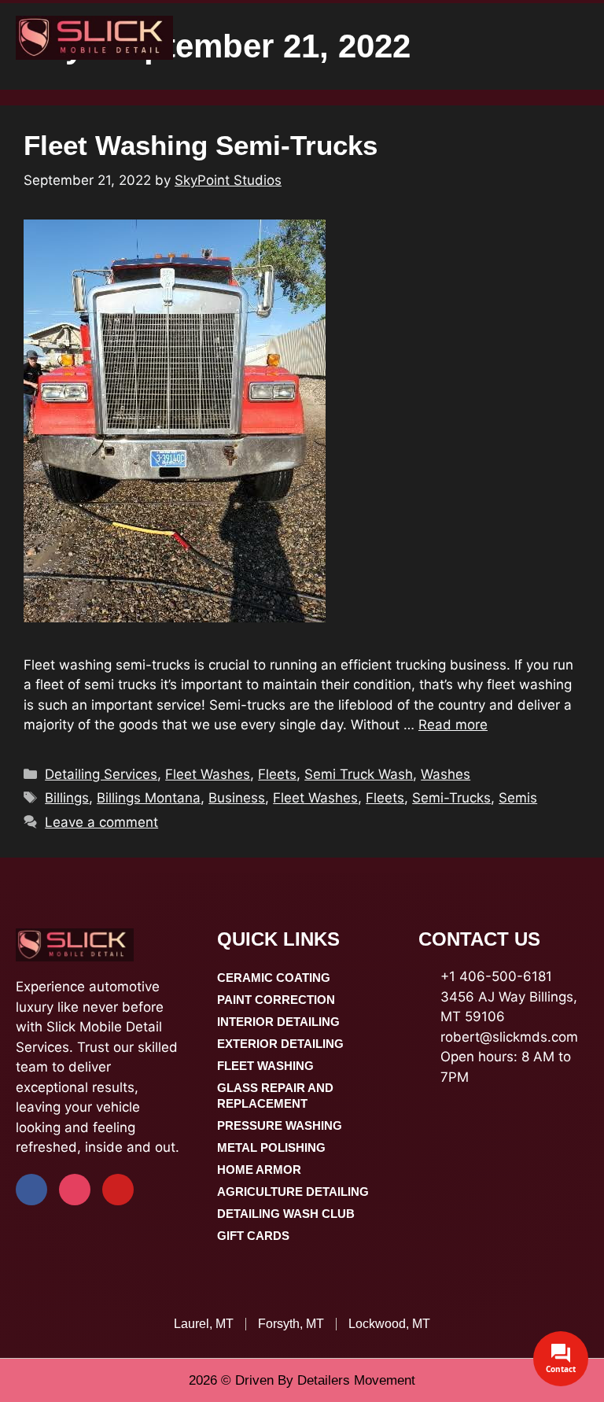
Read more (453, 724)
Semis (518, 798)
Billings (67, 798)
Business (236, 798)
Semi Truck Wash (358, 774)
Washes (445, 774)
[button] (585, 37)
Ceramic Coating (273, 977)
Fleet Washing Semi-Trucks (201, 145)
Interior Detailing (278, 1021)
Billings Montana (149, 798)
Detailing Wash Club (286, 1213)
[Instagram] (74, 1189)
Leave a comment (101, 822)
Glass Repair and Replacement (275, 1095)
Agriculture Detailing (293, 1191)
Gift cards (253, 1235)
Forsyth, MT (291, 1323)
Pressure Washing (279, 1125)
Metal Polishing (271, 1147)
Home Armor (259, 1169)
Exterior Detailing (280, 1043)
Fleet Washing (265, 1065)
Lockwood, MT (389, 1323)
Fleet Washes (207, 774)
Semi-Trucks (451, 798)
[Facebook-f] (31, 1189)
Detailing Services (101, 774)
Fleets (277, 774)
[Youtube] (118, 1189)
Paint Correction (276, 999)
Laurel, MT (204, 1323)
